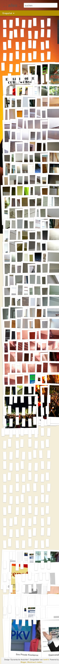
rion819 (46, 659)
